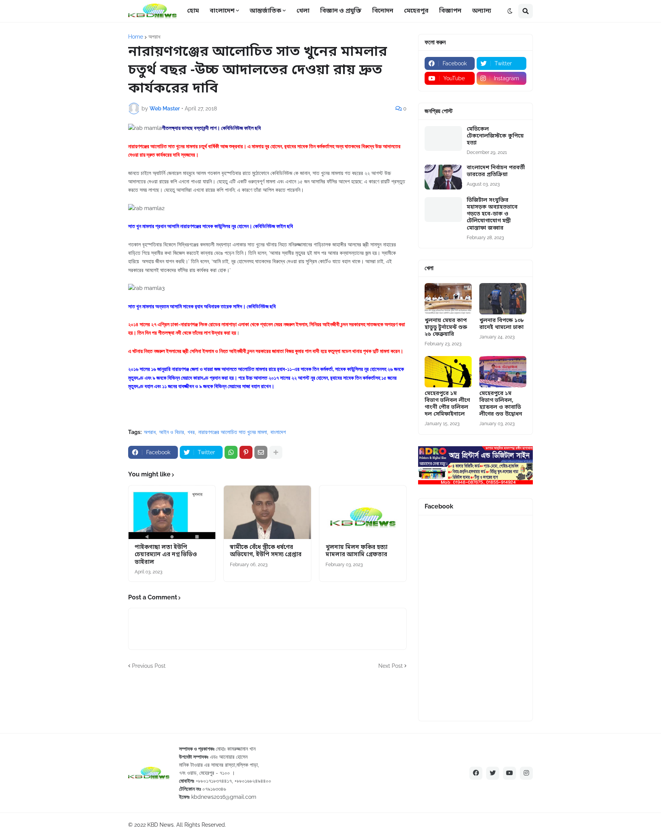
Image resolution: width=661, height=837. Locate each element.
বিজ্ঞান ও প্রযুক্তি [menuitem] (340, 11)
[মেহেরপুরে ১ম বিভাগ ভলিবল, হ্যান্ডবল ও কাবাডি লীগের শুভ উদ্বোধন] (502, 371)
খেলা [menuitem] (302, 11)
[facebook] (475, 773)
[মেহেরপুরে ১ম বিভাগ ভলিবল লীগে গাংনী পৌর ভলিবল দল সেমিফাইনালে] (448, 371)
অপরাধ (154, 36)
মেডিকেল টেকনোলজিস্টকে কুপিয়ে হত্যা (495, 136)
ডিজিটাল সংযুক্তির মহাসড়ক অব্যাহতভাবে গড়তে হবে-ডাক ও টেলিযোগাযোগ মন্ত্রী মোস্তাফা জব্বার (492, 214)
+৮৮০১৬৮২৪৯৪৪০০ (252, 781)
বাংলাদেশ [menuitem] (222, 11)
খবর (191, 432)
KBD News (160, 825)
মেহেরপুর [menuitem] (416, 11)
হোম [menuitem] (193, 11)
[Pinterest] (245, 452)
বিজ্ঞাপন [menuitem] (450, 11)
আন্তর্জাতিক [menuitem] (265, 11)
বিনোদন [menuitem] (382, 11)
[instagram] (526, 773)
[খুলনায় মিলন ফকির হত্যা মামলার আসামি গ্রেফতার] (362, 512)
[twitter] (492, 773)
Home (135, 36)
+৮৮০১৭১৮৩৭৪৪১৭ (214, 781)
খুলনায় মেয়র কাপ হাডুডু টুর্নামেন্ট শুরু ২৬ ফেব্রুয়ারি (446, 327)
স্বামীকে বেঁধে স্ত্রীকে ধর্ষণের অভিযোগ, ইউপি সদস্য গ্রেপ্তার (265, 551)
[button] (509, 11)
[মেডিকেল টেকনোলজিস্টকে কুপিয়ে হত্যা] (443, 138)
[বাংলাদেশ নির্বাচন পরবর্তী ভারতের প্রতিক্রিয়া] (443, 177)
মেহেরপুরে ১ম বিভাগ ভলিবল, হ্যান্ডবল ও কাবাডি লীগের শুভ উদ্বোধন (500, 404)
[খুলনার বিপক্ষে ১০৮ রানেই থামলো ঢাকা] (502, 298)
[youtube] (509, 773)
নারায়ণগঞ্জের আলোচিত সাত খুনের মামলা (232, 432)
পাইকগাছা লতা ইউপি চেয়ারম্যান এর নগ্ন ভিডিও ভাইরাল (166, 555)
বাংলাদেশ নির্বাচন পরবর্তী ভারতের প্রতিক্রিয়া (496, 171)
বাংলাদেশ (278, 432)
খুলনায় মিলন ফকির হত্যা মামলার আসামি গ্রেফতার (356, 551)
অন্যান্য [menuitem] (481, 11)
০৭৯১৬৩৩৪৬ (214, 789)
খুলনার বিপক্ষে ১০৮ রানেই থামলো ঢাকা (501, 324)
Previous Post (149, 666)
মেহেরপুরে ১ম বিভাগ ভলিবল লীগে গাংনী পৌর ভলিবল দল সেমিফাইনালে (447, 404)
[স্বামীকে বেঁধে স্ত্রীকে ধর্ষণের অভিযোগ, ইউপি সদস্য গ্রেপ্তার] (267, 512)
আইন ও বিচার (171, 432)
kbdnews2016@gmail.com (223, 797)
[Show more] (275, 452)
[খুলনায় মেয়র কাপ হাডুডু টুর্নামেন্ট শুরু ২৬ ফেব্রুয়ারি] (448, 298)
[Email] (260, 452)
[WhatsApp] (231, 452)
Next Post (390, 666)
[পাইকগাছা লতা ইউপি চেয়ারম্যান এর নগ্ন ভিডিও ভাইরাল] (172, 512)
